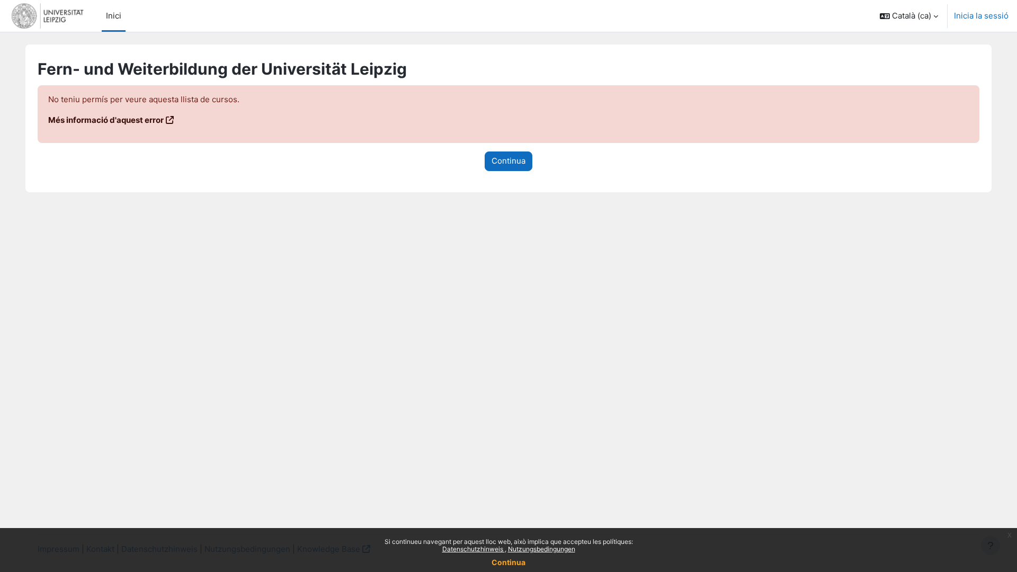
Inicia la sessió (981, 16)
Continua (508, 562)
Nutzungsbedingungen (541, 549)
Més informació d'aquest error (106, 120)
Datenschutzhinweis (473, 549)
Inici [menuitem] (113, 16)
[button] (909, 16)
